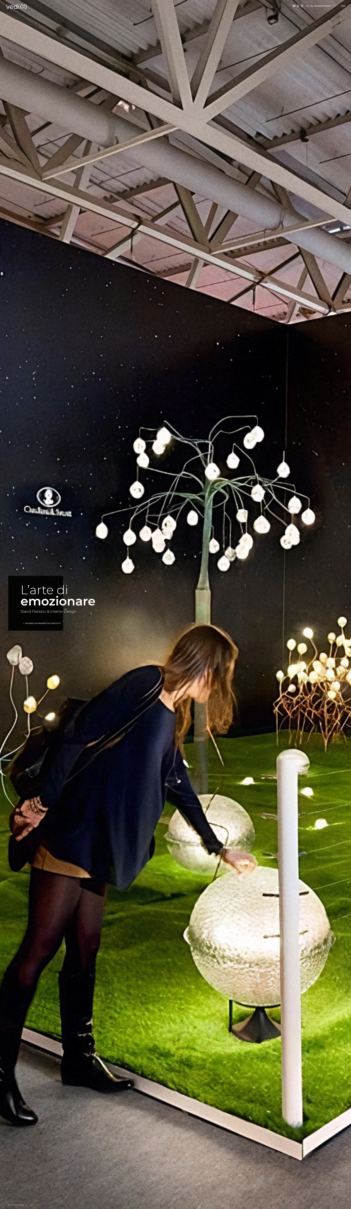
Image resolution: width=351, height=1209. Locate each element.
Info (318, 6)
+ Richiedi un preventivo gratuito (42, 623)
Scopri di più (17, 1204)
